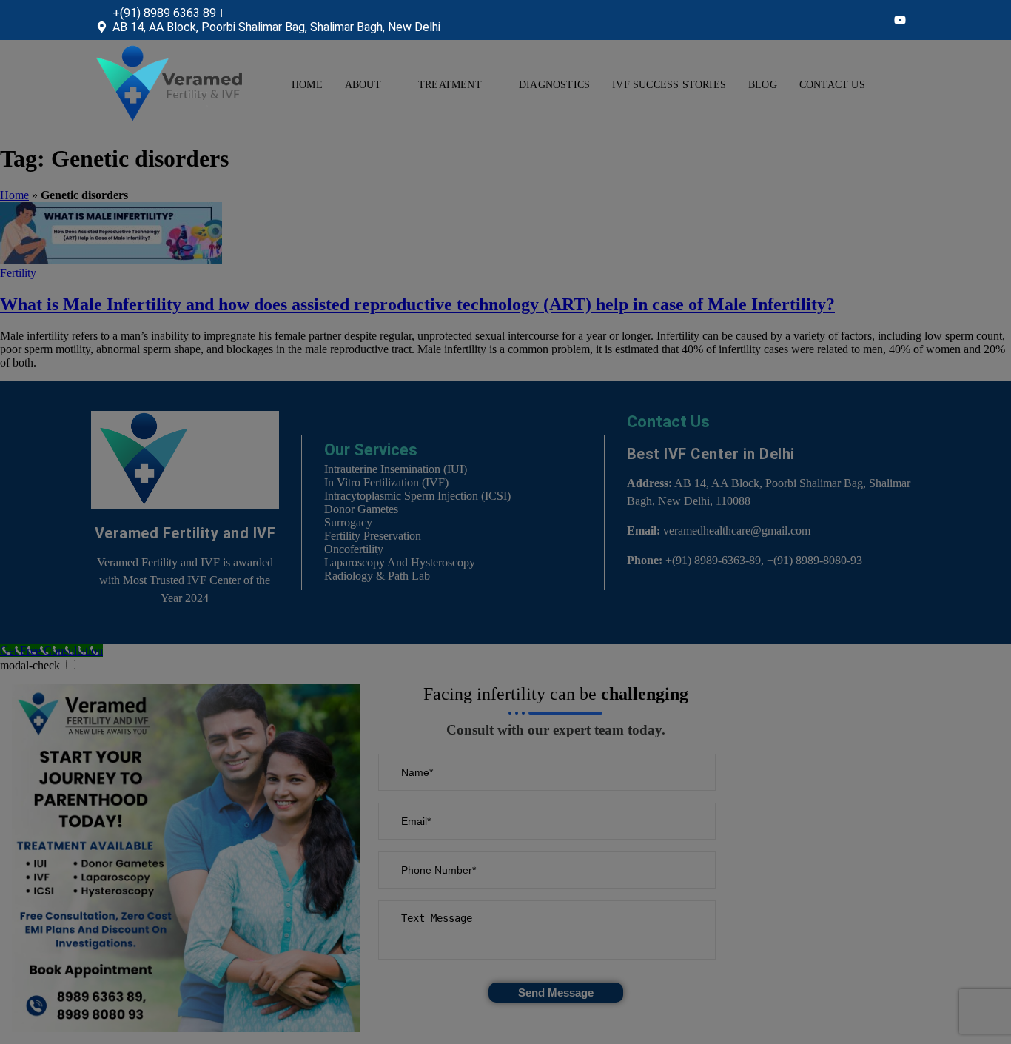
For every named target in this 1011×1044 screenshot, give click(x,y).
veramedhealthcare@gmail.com (736, 530)
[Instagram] (870, 20)
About (363, 84)
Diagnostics (554, 84)
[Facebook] (841, 20)
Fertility (18, 273)
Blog (762, 84)
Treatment (450, 84)
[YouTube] (900, 20)
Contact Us (832, 84)
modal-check (30, 665)
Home (307, 84)
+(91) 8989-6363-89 (713, 560)
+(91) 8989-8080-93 (814, 560)
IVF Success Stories (669, 84)
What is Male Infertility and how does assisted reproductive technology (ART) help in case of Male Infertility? (417, 304)
